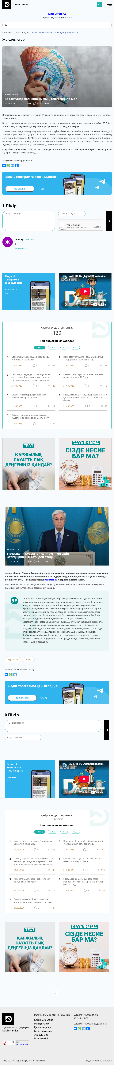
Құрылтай (13, 659)
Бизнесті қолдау (43, 1031)
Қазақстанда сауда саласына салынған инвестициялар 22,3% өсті (83, 376)
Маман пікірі (41, 1038)
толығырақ (20, 188)
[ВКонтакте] (4, 165)
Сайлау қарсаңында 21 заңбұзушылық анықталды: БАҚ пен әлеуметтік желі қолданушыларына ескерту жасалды (31, 377)
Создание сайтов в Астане (98, 1060)
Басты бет (7, 32)
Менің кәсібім (41, 1023)
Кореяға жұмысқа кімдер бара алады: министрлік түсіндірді (30, 358)
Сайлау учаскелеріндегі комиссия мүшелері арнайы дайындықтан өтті (30, 416)
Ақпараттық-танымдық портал (15, 1027)
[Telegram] (12, 165)
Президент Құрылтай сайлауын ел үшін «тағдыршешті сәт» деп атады (83, 358)
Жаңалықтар (41, 1035)
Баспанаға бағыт (43, 1020)
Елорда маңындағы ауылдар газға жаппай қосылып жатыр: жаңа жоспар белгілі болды (85, 397)
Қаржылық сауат (43, 1027)
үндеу (28, 659)
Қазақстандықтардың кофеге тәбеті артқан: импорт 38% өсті (29, 396)
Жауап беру (21, 248)
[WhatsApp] (8, 165)
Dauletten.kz (57, 13)
